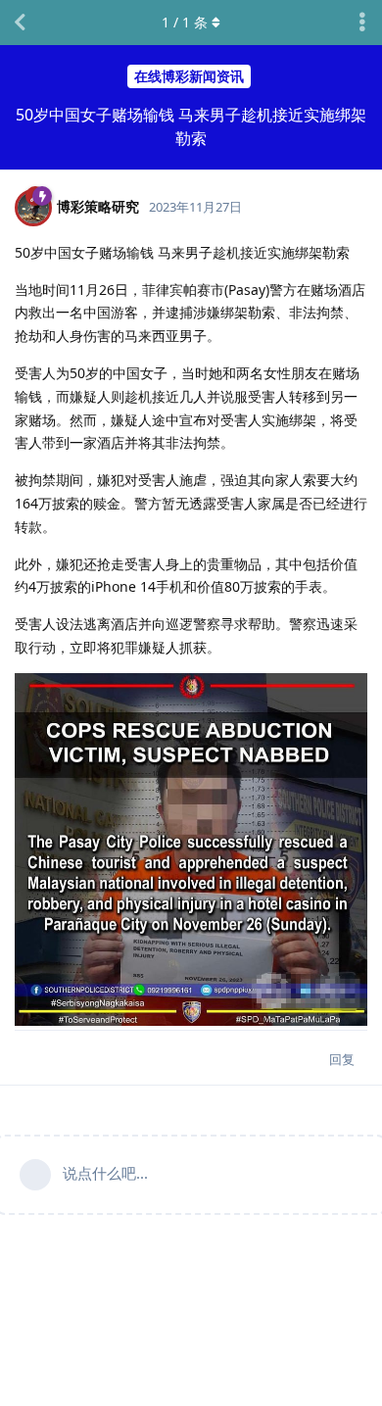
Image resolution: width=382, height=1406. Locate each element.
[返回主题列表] (19, 22)
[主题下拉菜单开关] (362, 22)
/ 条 (185, 22)
